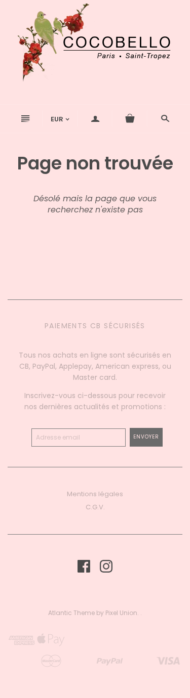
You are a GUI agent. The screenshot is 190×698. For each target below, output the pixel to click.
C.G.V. (95, 507)
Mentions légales (95, 494)
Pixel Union (121, 612)
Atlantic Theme (71, 612)
